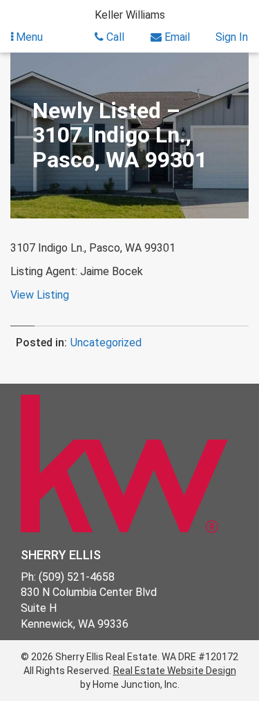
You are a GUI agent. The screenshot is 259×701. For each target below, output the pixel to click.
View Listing (39, 294)
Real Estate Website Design (174, 670)
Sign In (231, 37)
